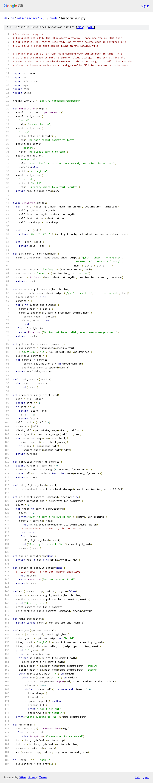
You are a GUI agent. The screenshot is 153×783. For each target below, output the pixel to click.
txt (137, 777)
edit (91, 27)
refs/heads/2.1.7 (29, 18)
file (80, 27)
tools (53, 18)
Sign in (145, 6)
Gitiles (22, 777)
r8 (5, 18)
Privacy (32, 777)
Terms (43, 777)
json (146, 777)
